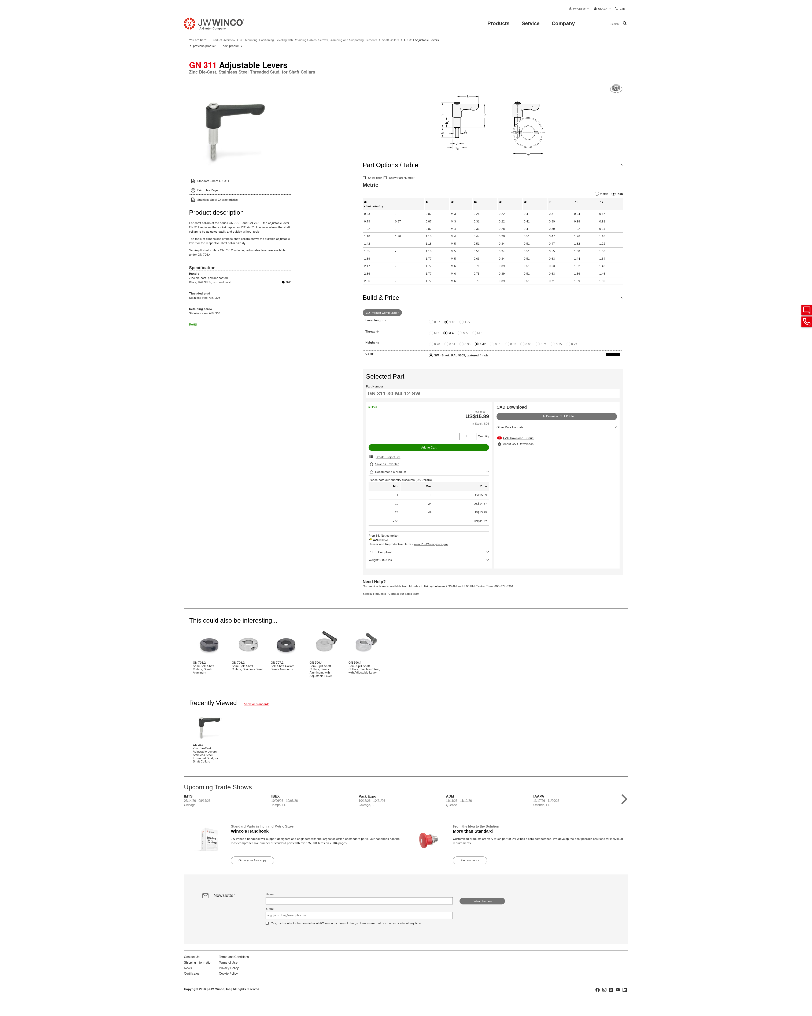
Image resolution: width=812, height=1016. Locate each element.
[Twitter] (611, 989)
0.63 (528, 344)
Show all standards (256, 704)
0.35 (467, 344)
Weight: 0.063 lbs (380, 560)
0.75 (559, 344)
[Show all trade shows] (624, 798)
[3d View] (616, 88)
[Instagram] (604, 989)
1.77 (467, 322)
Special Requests (374, 593)
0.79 (574, 344)
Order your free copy (252, 860)
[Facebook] (597, 989)
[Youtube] (618, 989)
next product (231, 46)
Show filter (375, 177)
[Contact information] (806, 321)
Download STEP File (560, 416)
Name (270, 894)
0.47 (483, 344)
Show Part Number (401, 177)
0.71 (544, 344)
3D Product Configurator (382, 312)
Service (530, 23)
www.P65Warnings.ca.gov (431, 544)
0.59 (513, 344)
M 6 (479, 333)
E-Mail (270, 908)
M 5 (465, 333)
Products (498, 23)
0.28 (437, 344)
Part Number (374, 386)
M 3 (436, 333)
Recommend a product (390, 471)
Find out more (470, 860)
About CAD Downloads (518, 444)
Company (563, 23)
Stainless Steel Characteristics (217, 199)
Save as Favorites (387, 464)
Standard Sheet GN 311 (213, 181)
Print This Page (207, 190)
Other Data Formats (510, 427)
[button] (579, 9)
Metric (604, 193)
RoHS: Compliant (380, 552)
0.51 (498, 344)
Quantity (483, 436)
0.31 (452, 344)
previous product (204, 46)
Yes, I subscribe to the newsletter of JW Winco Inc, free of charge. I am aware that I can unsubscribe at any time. (346, 923)
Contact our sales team (404, 593)
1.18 (452, 322)
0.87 (437, 322)
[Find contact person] (806, 310)
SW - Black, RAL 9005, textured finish (461, 355)
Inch (620, 193)
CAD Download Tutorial (518, 438)
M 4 (451, 333)
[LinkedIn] (624, 989)
